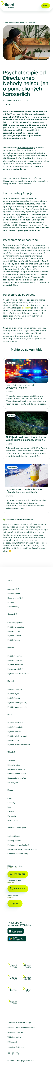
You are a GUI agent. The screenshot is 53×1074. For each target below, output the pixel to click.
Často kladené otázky (16, 773)
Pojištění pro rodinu (15, 627)
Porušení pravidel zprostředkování (22, 849)
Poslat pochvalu (14, 840)
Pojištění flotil (13, 740)
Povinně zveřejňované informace (21, 1027)
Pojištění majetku (14, 689)
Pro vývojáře (12, 782)
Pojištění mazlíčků (15, 656)
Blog (5, 22)
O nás (9, 798)
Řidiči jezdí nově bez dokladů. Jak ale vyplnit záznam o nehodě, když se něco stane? (26, 440)
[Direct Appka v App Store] (16, 931)
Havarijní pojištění (15, 598)
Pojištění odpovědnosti (17, 707)
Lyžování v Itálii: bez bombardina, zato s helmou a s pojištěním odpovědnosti (24, 492)
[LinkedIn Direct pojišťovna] (13, 1053)
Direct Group (12, 820)
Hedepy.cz (34, 201)
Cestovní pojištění (15, 622)
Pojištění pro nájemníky (17, 702)
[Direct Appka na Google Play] (16, 939)
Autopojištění (13, 589)
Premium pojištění (14, 669)
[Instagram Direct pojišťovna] (9, 1053)
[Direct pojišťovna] (7, 4)
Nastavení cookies (15, 1032)
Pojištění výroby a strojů (17, 736)
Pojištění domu (13, 698)
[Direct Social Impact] (27, 978)
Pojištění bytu (13, 693)
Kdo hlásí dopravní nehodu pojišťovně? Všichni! (20, 386)
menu (45, 5)
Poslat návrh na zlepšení (18, 845)
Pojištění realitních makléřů (18, 744)
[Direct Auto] (12, 978)
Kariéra (10, 811)
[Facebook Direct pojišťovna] (17, 1053)
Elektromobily (13, 606)
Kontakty (11, 802)
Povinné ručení (13, 593)
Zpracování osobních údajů (19, 1022)
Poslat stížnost (13, 836)
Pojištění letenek (14, 635)
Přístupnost (12, 1042)
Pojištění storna (13, 640)
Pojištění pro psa (14, 660)
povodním (8, 335)
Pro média (11, 816)
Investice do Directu (15, 1047)
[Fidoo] (27, 990)
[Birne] (12, 990)
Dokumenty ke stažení (16, 778)
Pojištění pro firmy (15, 723)
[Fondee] (12, 1002)
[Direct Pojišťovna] (27, 965)
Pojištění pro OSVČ (15, 731)
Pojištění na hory (14, 631)
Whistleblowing (14, 1037)
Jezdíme (11, 22)
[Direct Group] (12, 965)
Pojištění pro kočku (15, 664)
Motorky (10, 602)
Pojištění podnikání (15, 727)
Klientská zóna (13, 765)
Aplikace (11, 760)
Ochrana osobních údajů (18, 853)
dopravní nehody (26, 147)
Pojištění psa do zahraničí (18, 673)
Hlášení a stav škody (16, 769)
